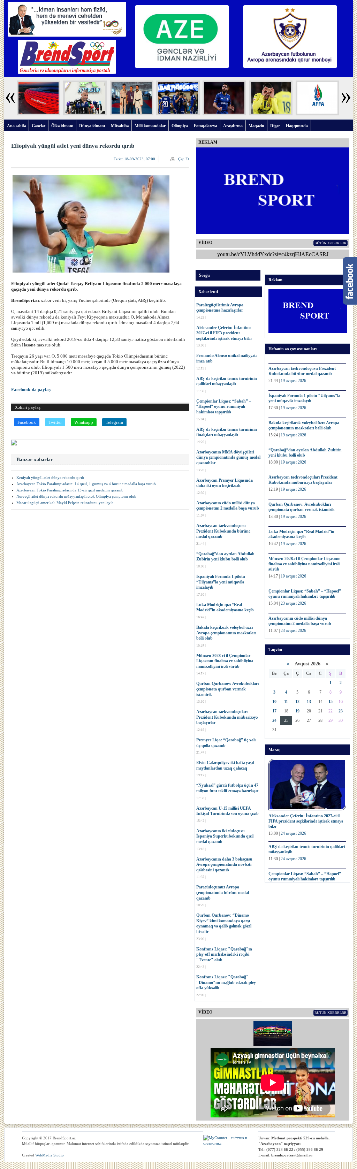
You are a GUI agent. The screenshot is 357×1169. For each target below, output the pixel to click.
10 (274, 701)
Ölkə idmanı (62, 125)
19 (297, 711)
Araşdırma (233, 125)
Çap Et (183, 159)
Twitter (55, 422)
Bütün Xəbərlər (330, 243)
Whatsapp (83, 422)
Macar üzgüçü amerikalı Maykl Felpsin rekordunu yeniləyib (65, 503)
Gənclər (38, 125)
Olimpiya (180, 125)
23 (341, 711)
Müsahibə (120, 125)
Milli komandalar (150, 125)
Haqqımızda (297, 125)
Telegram (114, 422)
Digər (275, 125)
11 (286, 701)
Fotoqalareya (205, 125)
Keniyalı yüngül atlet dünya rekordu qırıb (50, 477)
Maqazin (256, 125)
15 (330, 701)
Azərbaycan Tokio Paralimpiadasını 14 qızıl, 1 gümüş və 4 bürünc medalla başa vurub (86, 484)
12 (297, 701)
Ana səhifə (16, 125)
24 (274, 720)
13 (309, 701)
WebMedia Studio (49, 1155)
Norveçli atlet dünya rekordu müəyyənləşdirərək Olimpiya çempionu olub (76, 496)
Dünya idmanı (92, 125)
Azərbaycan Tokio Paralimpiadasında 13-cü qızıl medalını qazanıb (69, 490)
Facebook (26, 422)
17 (274, 711)
